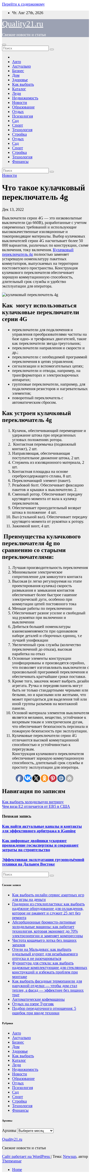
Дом (15, 75)
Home (17, 1169)
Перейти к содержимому (23, 4)
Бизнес (18, 71)
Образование (23, 107)
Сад (15, 121)
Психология (22, 116)
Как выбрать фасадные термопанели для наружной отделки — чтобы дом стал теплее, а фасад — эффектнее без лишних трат (48, 988)
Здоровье (20, 80)
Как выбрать (23, 84)
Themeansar (11, 1161)
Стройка (19, 134)
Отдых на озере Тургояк (33, 1004)
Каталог (19, 89)
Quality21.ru (22, 23)
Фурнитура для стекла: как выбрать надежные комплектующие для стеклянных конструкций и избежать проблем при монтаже (49, 970)
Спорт (17, 125)
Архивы (9, 1130)
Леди (16, 93)
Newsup (69, 1156)
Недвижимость (25, 98)
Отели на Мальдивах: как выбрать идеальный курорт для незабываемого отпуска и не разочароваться (45, 954)
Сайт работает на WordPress (26, 1156)
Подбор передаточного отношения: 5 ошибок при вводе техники (44, 1010)
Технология (22, 130)
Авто (16, 62)
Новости (19, 102)
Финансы (20, 161)
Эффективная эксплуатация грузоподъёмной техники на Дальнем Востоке (43, 861)
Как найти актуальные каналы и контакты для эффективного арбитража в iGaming (42, 828)
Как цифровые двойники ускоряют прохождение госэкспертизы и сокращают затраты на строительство (40, 845)
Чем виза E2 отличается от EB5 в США (36, 806)
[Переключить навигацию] (4, 44)
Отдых (18, 111)
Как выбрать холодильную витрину (33, 802)
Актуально (21, 66)
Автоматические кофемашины (38, 999)
